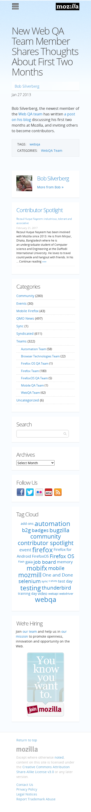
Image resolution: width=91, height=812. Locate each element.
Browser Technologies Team (40, 356)
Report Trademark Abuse (36, 799)
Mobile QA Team (32, 385)
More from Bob (49, 187)
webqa (35, 144)
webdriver (66, 593)
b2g (26, 530)
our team (30, 631)
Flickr (39, 492)
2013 (27, 94)
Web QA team (30, 114)
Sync (20, 326)
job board (45, 562)
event (25, 550)
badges (40, 530)
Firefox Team (30, 371)
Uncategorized (27, 400)
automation (52, 523)
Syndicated (25, 333)
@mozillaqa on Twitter (30, 492)
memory (65, 561)
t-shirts (53, 581)
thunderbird (56, 587)
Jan (14, 94)
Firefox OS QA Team (35, 363)
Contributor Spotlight (39, 210)
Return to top (26, 740)
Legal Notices (26, 794)
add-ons (27, 523)
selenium (29, 581)
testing (30, 587)
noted (59, 757)
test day (65, 581)
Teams (21, 341)
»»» (44, 261)
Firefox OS (62, 556)
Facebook (20, 492)
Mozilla (67, 6)
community (45, 536)
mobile (56, 567)
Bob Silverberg (27, 86)
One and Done (57, 575)
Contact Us (24, 784)
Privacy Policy (26, 789)
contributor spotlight (46, 543)
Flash (21, 561)
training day (27, 593)
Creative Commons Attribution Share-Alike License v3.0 (43, 769)
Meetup (48, 492)
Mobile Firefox (27, 311)
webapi (53, 593)
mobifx (37, 568)
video (42, 593)
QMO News (25, 318)
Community (25, 296)
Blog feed (58, 492)
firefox (42, 549)
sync (45, 581)
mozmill (30, 574)
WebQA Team (51, 150)
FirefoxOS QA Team (34, 378)
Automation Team (33, 349)
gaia (29, 561)
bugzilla (59, 530)
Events (21, 303)
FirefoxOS (40, 556)
